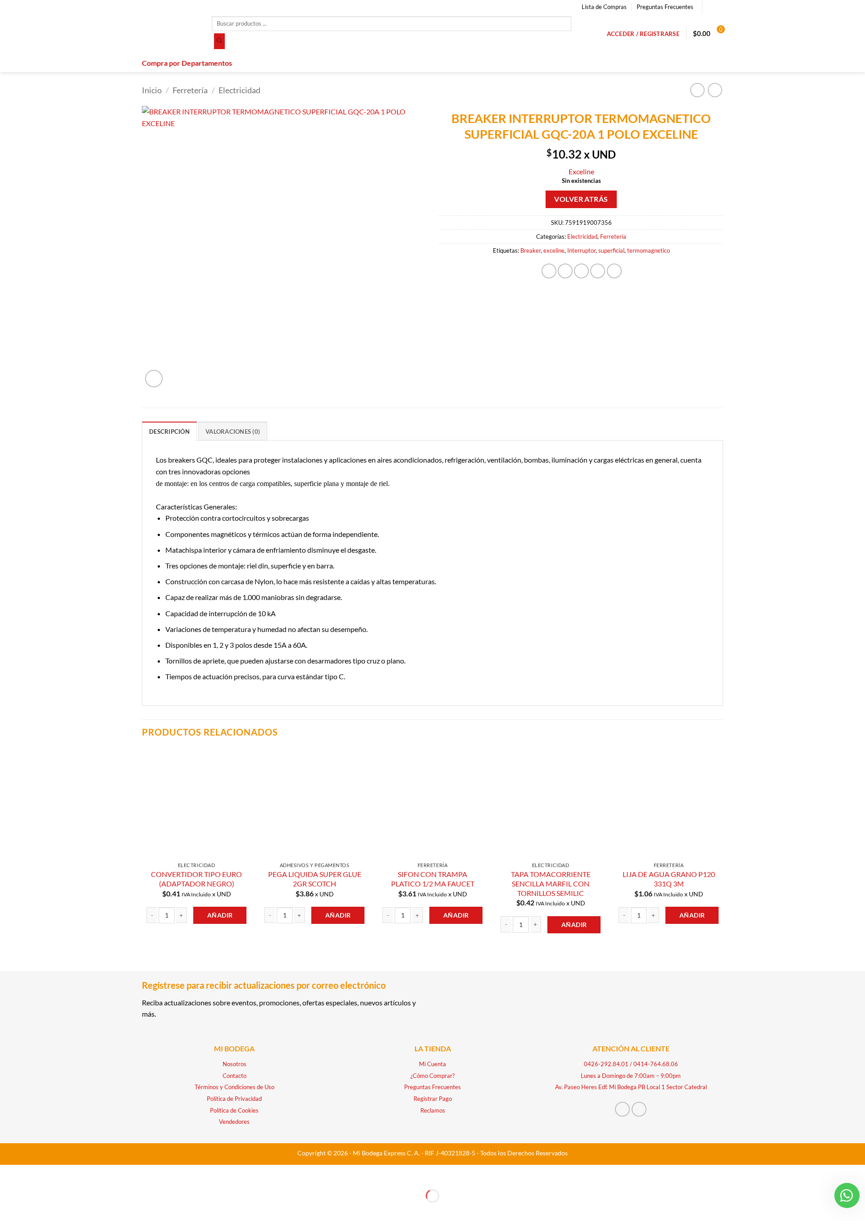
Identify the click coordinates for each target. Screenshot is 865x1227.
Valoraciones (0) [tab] (232, 431)
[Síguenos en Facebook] (710, 7)
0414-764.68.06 (655, 1064)
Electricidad (239, 90)
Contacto (234, 1075)
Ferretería (190, 90)
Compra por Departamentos (187, 63)
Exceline (581, 171)
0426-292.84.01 (606, 1064)
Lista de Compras (604, 6)
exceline (554, 250)
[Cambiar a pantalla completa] (35, 1173)
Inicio (152, 90)
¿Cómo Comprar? (432, 1075)
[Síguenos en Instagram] (718, 7)
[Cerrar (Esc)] (87, 1173)
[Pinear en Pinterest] (597, 271)
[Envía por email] (581, 271)
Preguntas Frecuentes (665, 6)
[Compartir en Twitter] (565, 271)
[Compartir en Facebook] (549, 271)
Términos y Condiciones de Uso (234, 1087)
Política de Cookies (234, 1110)
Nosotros (234, 1064)
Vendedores (234, 1121)
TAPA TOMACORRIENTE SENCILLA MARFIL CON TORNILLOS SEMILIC (551, 883)
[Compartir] (60, 1173)
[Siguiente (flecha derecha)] (35, 1211)
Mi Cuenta (432, 1064)
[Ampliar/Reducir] (9, 1173)
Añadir (220, 915)
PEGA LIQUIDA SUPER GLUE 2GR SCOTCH (314, 879)
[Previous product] (715, 90)
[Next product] (697, 90)
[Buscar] (219, 41)
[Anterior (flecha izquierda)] (9, 1211)
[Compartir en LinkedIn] (614, 271)
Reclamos (432, 1110)
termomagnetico (648, 250)
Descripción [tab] (169, 431)
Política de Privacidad (234, 1098)
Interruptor (581, 250)
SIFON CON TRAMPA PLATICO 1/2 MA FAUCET (432, 879)
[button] (643, 34)
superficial (611, 250)
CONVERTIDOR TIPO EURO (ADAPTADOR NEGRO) (196, 879)
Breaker (530, 250)
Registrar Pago (433, 1098)
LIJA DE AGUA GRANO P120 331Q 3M (669, 879)
